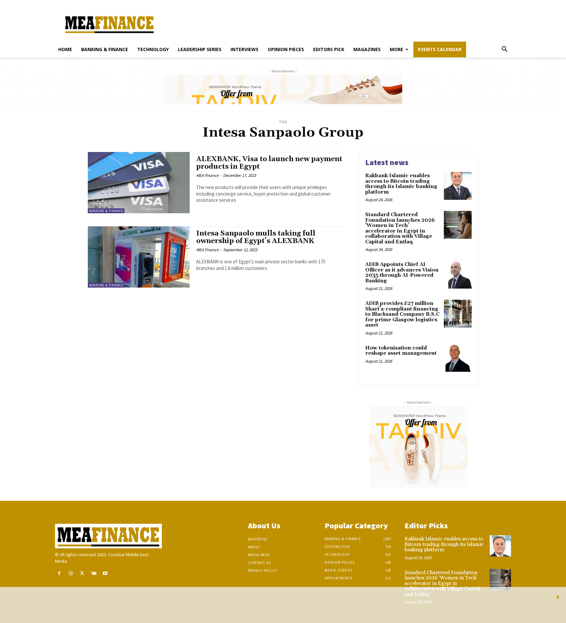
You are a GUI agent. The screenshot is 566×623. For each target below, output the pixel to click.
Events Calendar (440, 49)
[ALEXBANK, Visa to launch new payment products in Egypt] (139, 182)
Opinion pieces (286, 49)
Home (65, 49)
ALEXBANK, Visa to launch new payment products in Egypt (269, 163)
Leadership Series (199, 49)
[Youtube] (105, 573)
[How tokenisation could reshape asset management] (458, 358)
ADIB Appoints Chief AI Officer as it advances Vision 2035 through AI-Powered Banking (402, 272)
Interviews (244, 49)
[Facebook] (59, 573)
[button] (504, 50)
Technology (153, 49)
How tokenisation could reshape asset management (401, 351)
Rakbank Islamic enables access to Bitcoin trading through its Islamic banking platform (401, 184)
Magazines (367, 49)
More (396, 49)
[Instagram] (70, 573)
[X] (82, 573)
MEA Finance (207, 175)
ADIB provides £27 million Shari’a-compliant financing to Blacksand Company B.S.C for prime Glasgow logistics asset (402, 314)
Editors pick (328, 49)
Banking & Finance (104, 49)
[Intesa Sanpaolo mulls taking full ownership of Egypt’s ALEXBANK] (139, 257)
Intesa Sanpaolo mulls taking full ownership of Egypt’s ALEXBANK (255, 237)
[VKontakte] (94, 573)
